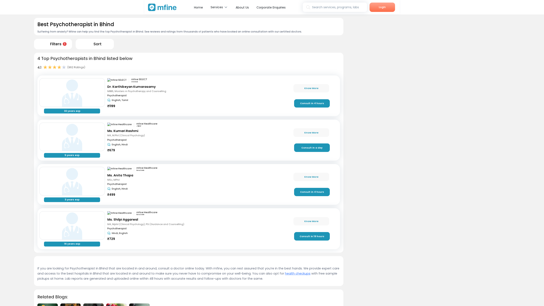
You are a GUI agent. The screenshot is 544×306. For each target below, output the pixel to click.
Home (198, 7)
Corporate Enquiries (271, 7)
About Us (242, 7)
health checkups (297, 273)
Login (382, 7)
